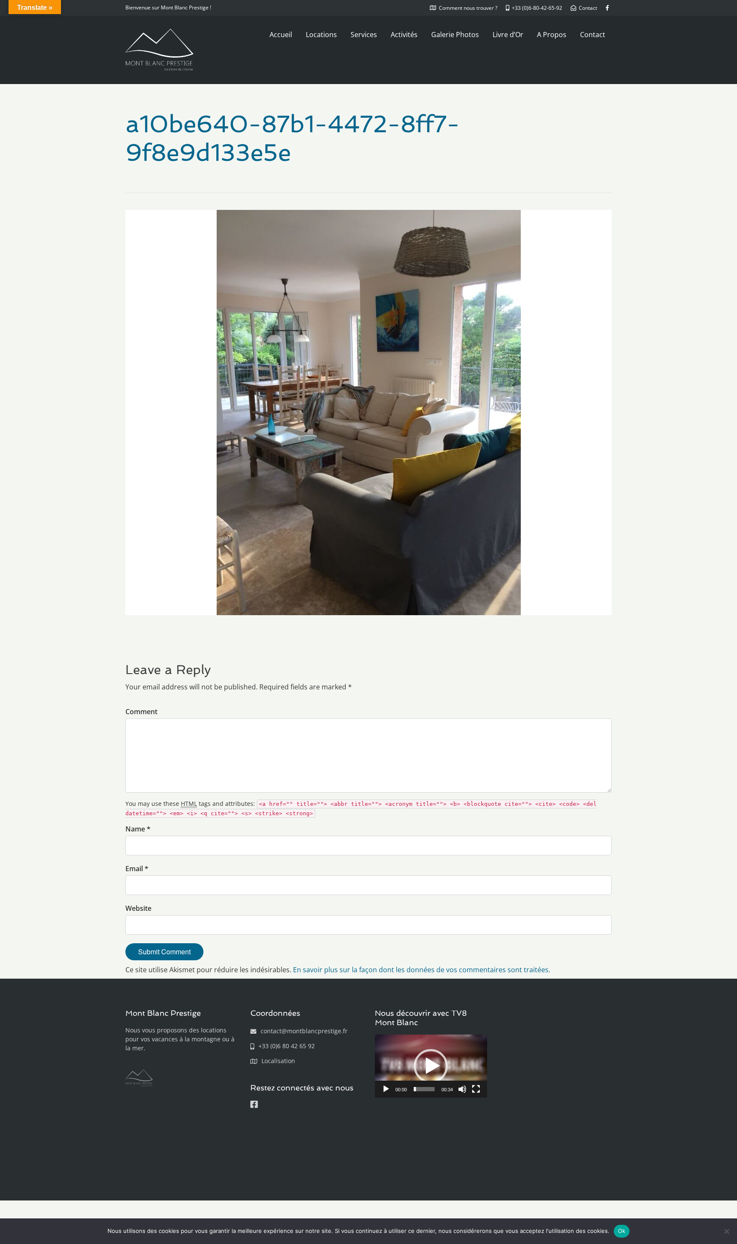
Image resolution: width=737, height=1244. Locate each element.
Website (138, 908)
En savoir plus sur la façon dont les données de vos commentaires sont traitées (420, 969)
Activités (404, 34)
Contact (592, 34)
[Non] (726, 1231)
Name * (138, 829)
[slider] (424, 1089)
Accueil (281, 34)
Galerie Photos (455, 34)
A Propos (551, 34)
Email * (136, 868)
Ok (622, 1230)
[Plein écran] (476, 1089)
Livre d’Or (508, 34)
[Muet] (462, 1089)
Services (364, 34)
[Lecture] (386, 1089)
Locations (321, 34)
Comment (141, 711)
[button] (431, 1066)
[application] (431, 1066)
